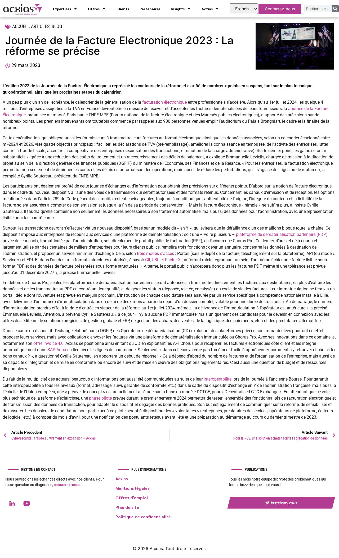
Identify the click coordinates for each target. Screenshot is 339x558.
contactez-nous (67, 485)
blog (57, 26)
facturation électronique (164, 102)
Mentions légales (132, 488)
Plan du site (127, 507)
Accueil (20, 26)
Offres (94, 8)
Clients (123, 8)
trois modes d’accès (155, 253)
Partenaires (150, 8)
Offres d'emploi (131, 497)
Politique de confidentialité (143, 516)
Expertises (62, 8)
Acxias (207, 8)
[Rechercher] (335, 8)
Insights (178, 8)
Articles (40, 26)
